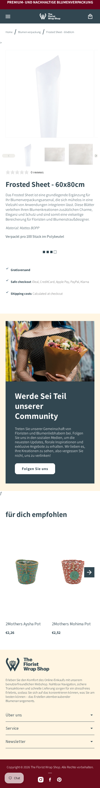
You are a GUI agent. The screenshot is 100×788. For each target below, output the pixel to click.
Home (9, 32)
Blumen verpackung (29, 32)
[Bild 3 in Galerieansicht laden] (81, 154)
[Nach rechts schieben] (96, 156)
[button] (8, 16)
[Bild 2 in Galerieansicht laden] (55, 154)
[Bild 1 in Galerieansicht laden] (28, 154)
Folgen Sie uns (35, 468)
